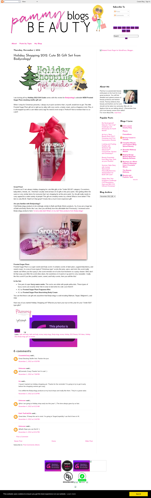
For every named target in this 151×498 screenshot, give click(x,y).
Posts (118, 11)
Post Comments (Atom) (31, 445)
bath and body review (36, 334)
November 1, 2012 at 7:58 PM (29, 374)
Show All (135, 179)
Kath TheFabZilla (25, 413)
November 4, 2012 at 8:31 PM (29, 432)
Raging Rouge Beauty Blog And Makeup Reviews (129, 156)
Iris (20, 381)
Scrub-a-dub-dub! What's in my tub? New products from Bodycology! (58, 211)
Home (54, 441)
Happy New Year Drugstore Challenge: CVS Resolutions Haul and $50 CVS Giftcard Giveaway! (109, 182)
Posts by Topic (25, 44)
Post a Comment (22, 436)
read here (117, 112)
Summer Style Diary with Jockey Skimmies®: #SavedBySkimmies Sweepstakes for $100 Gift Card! (109, 169)
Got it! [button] (138, 494)
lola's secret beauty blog (127, 127)
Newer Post (18, 441)
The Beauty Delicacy (127, 171)
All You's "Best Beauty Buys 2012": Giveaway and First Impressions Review (109, 137)
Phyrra (125, 131)
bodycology (47, 334)
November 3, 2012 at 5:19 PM (29, 393)
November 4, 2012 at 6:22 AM (29, 406)
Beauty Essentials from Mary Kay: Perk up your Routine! (109, 159)
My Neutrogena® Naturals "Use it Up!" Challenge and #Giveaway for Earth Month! (109, 126)
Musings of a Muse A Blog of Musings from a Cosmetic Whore (130, 164)
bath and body (24, 334)
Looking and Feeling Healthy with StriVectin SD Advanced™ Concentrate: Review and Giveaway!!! (109, 148)
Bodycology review (58, 334)
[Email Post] (24, 332)
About (14, 44)
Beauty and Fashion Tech (128, 176)
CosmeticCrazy (24, 355)
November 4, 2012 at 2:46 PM (29, 419)
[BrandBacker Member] (68, 482)
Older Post (89, 441)
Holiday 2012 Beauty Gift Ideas (75, 334)
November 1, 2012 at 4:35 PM (29, 361)
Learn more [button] (71, 494)
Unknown (22, 368)
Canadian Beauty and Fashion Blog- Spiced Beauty (130, 144)
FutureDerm (127, 134)
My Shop (38, 44)
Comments (120, 15)
